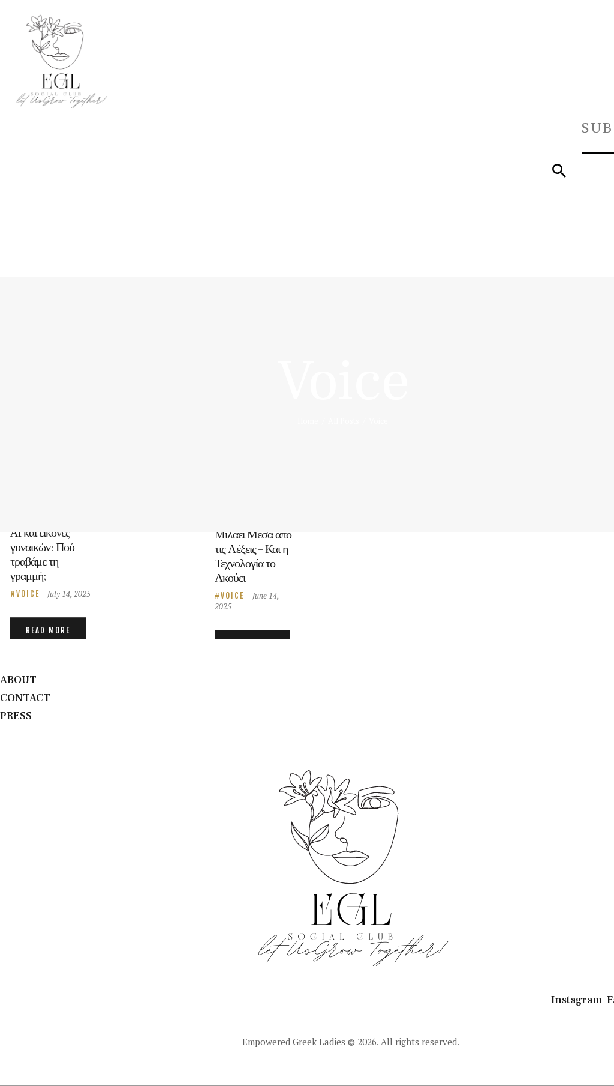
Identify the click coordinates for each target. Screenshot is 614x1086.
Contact (25, 698)
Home (307, 420)
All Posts (343, 420)
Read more (48, 630)
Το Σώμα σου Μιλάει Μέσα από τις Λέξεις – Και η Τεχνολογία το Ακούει (253, 549)
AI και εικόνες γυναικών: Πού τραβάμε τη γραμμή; (42, 555)
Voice (28, 594)
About (18, 680)
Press (16, 716)
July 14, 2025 (69, 593)
